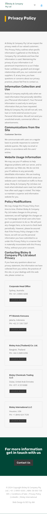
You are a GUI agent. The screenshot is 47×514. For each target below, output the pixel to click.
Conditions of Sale (19, 494)
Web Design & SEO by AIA (24, 502)
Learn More (18, 300)
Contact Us (23, 462)
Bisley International (28, 497)
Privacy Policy (35, 494)
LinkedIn (14, 497)
